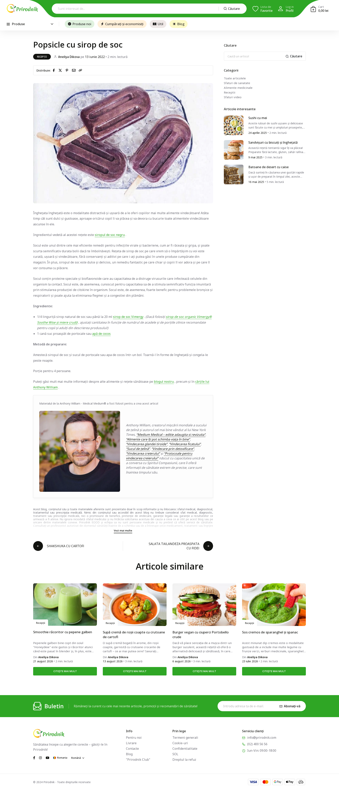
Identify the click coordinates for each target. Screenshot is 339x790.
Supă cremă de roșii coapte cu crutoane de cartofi (134, 634)
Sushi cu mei (257, 118)
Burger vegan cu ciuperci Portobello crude (200, 634)
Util (160, 24)
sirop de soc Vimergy (128, 317)
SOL (175, 754)
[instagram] (40, 757)
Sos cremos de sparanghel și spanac (270, 632)
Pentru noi (134, 737)
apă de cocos (101, 333)
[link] (80, 70)
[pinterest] (68, 70)
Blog (180, 24)
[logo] (22, 8)
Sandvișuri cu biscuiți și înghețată (273, 142)
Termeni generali (185, 737)
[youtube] (47, 757)
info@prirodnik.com (261, 737)
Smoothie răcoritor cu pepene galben (62, 632)
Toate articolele (235, 78)
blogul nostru (164, 381)
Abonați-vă (292, 706)
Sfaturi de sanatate (237, 83)
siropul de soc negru (110, 235)
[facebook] (54, 70)
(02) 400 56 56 (257, 744)
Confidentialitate (184, 748)
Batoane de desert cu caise (268, 167)
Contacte (132, 748)
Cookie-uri (180, 743)
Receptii (229, 92)
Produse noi (81, 24)
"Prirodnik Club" (138, 759)
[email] (74, 70)
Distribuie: (43, 70)
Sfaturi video (232, 97)
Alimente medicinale (238, 88)
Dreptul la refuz (184, 759)
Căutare (234, 8)
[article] (233, 125)
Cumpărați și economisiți (124, 24)
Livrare (131, 743)
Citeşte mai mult (65, 671)
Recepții (42, 56)
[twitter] (61, 70)
